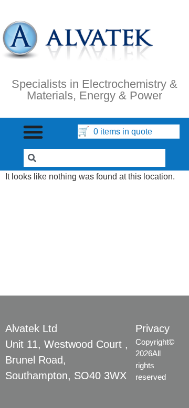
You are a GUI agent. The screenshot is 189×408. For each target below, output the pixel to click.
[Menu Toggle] (33, 131)
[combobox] (94, 158)
